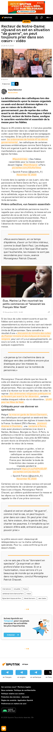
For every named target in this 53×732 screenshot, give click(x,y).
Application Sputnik (25, 700)
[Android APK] (8, 710)
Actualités (17, 589)
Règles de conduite (9, 700)
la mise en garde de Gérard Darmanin (28, 414)
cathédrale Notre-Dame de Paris (13, 594)
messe (28, 594)
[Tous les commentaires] (3, 728)
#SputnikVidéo (20, 159)
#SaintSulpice (30, 164)
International (6, 589)
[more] (48, 311)
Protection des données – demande (15, 697)
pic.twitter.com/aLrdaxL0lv (26, 471)
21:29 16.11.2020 (7, 46)
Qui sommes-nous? (9, 687)
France (25, 589)
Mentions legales (24, 687)
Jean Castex (42, 598)
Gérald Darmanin (29, 598)
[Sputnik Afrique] (7, 18)
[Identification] (36, 17)
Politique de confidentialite (25, 690)
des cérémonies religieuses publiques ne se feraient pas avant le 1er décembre (26, 395)
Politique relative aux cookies (12, 693)
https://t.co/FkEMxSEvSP (34, 468)
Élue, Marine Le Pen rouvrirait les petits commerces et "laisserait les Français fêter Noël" (24, 304)
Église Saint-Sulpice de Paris (11, 598)
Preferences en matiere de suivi (13, 703)
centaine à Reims (37, 426)
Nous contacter (7, 690)
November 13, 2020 (26, 174)
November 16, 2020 (26, 478)
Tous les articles (13, 92)
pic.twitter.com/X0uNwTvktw (26, 167)
